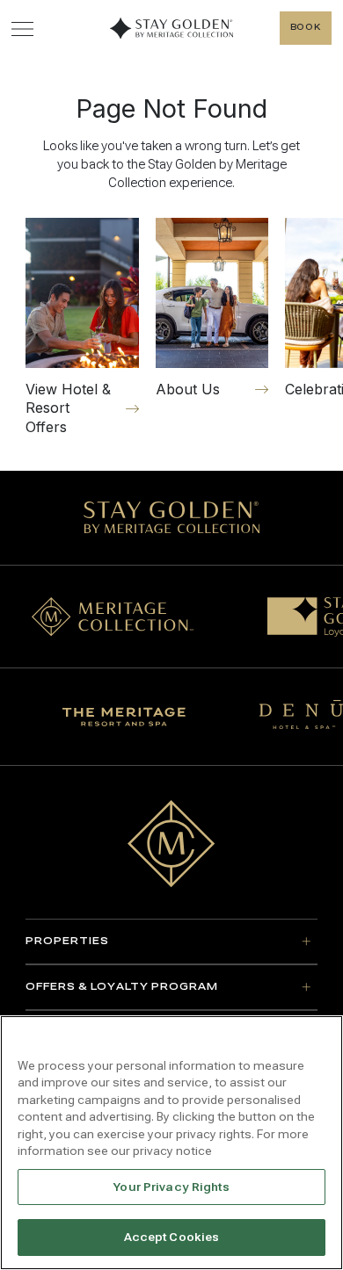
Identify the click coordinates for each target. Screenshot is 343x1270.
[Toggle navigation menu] (22, 28)
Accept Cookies (172, 1237)
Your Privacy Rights (171, 1187)
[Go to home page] (171, 843)
